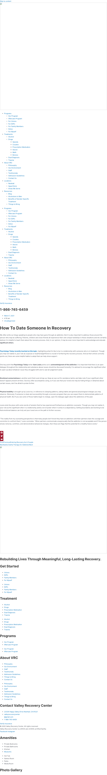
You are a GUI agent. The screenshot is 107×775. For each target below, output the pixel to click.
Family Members (10, 578)
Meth (14, 152)
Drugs (10, 139)
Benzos (15, 155)
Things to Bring (14, 204)
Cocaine (16, 145)
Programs (7, 113)
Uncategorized (9, 321)
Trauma (11, 160)
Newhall (11, 183)
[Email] (53, 439)
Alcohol (11, 137)
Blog (10, 194)
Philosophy (12, 165)
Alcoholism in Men (15, 196)
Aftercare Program (15, 119)
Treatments (8, 134)
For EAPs (11, 124)
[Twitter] (53, 436)
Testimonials (13, 173)
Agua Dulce (12, 186)
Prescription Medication (21, 147)
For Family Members (15, 126)
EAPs (6, 575)
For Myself (12, 132)
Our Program (13, 116)
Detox (10, 129)
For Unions (12, 121)
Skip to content (5, 1)
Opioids (15, 142)
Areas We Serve (14, 189)
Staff (10, 170)
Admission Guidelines (16, 176)
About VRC (8, 163)
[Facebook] (53, 432)
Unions (6, 573)
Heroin (15, 150)
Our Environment (14, 168)
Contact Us (12, 178)
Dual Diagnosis (13, 157)
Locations (7, 181)
